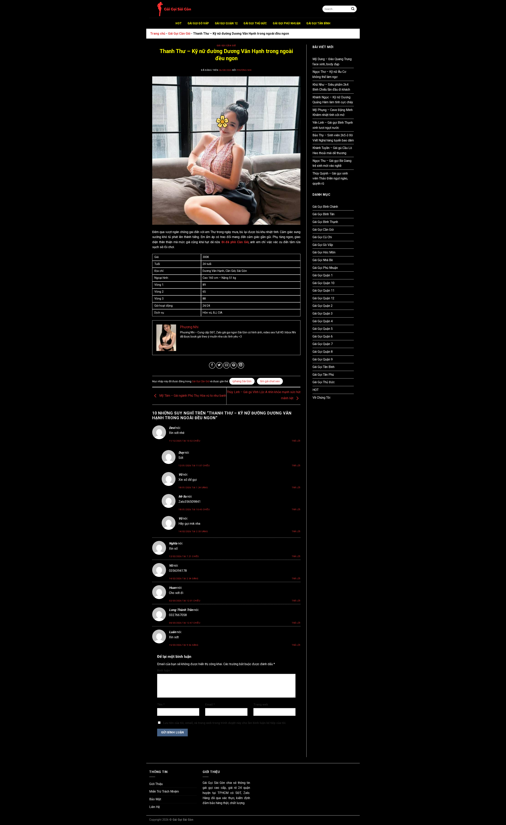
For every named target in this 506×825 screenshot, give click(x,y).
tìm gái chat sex (270, 381)
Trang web (260, 704)
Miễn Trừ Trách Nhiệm (164, 791)
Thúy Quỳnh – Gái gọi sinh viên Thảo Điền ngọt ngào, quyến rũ (330, 178)
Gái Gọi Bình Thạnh (325, 222)
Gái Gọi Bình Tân (323, 214)
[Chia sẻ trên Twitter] (219, 365)
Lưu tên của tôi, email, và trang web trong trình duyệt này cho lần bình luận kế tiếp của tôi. (224, 723)
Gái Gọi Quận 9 (322, 359)
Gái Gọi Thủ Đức (255, 23)
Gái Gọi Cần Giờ (179, 33)
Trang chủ (157, 33)
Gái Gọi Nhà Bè (322, 260)
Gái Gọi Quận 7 (322, 344)
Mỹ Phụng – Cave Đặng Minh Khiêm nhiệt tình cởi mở (332, 112)
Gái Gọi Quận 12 (226, 23)
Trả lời (296, 441)
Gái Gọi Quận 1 (322, 275)
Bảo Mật (155, 799)
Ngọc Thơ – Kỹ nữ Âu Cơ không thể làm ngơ (329, 74)
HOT (179, 23)
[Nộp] (353, 9)
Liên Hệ (154, 807)
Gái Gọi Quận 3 (322, 313)
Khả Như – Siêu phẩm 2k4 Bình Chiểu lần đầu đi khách (331, 87)
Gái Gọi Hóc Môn (323, 252)
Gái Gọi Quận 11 (323, 290)
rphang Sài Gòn (241, 381)
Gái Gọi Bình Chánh (325, 207)
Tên (161, 704)
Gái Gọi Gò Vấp (198, 23)
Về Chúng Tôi (321, 397)
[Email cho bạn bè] (226, 365)
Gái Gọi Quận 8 (322, 352)
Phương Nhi (244, 70)
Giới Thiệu (156, 784)
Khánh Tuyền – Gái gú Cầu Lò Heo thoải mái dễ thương (332, 150)
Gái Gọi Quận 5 (322, 329)
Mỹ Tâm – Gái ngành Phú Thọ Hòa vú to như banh (192, 396)
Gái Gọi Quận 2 (322, 306)
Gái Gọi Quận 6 (322, 336)
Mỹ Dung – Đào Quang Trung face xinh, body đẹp (332, 61)
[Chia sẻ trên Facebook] (212, 365)
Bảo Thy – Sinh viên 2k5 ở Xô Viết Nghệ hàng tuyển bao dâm (333, 137)
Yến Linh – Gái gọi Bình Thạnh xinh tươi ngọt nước (332, 125)
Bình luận (164, 670)
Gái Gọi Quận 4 (322, 321)
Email (210, 704)
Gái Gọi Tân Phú (323, 374)
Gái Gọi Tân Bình (318, 23)
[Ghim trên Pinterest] (233, 365)
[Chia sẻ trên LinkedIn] (241, 365)
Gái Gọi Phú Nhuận (286, 23)
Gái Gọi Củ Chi (322, 237)
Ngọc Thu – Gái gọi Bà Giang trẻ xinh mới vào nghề (331, 163)
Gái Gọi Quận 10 (323, 283)
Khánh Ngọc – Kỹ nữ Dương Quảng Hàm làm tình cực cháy (332, 99)
